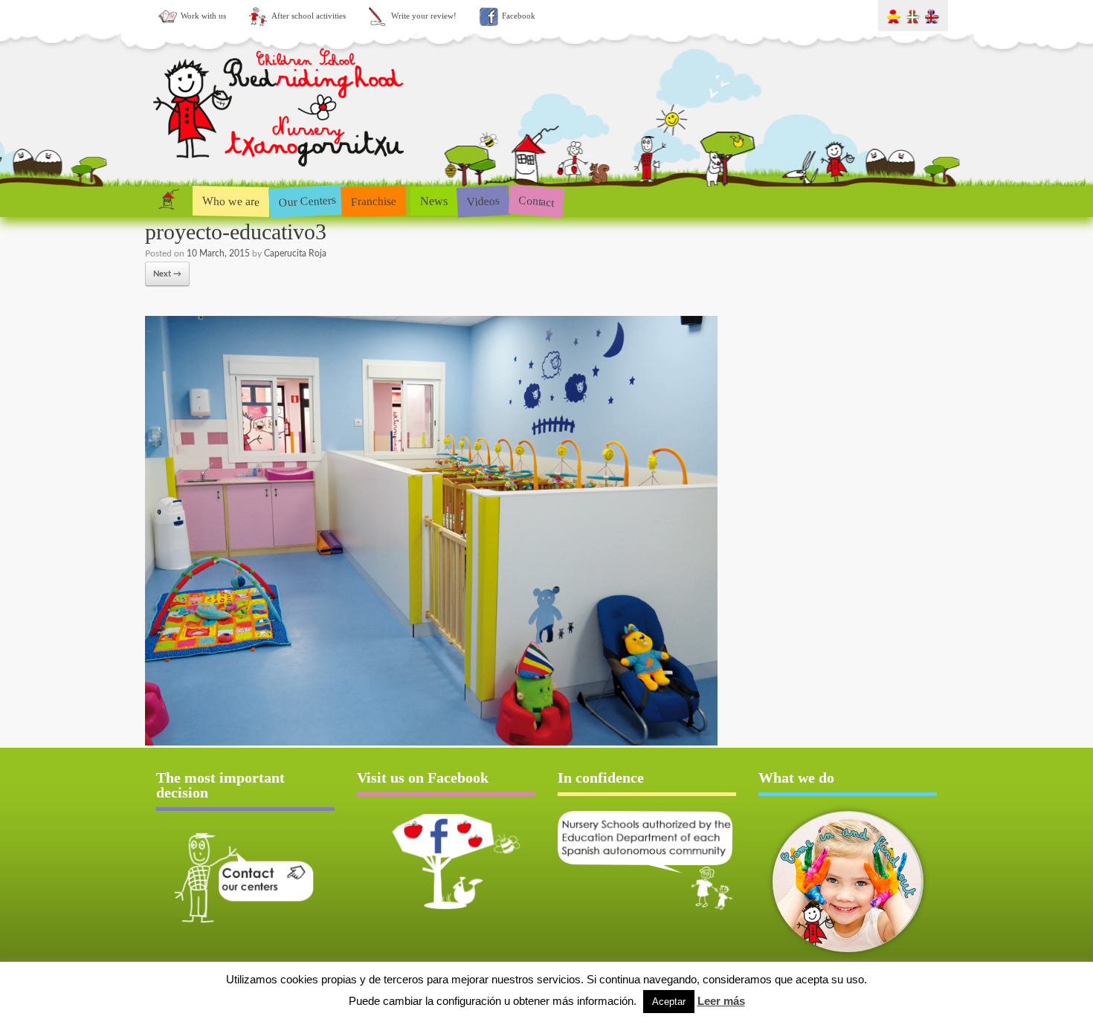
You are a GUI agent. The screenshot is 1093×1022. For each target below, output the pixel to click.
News (434, 201)
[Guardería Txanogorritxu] (280, 170)
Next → (167, 274)
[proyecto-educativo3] (431, 743)
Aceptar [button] (669, 1001)
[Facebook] (446, 861)
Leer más (721, 1000)
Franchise (374, 200)
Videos (483, 200)
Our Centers (307, 201)
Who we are (230, 200)
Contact (536, 201)
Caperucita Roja (295, 253)
